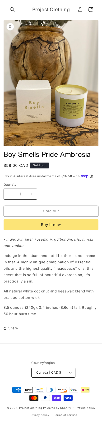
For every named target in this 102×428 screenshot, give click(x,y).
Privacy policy (39, 415)
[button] (12, 9)
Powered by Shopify (57, 407)
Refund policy (85, 408)
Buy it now (51, 224)
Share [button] (13, 328)
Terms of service (65, 415)
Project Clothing (30, 407)
